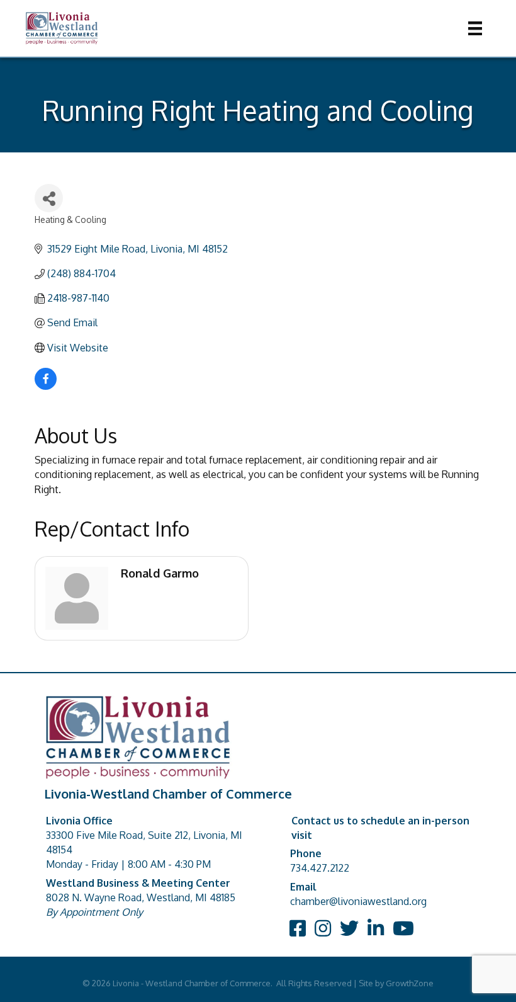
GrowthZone (410, 983)
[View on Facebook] (46, 386)
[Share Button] (49, 198)
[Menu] (475, 28)
